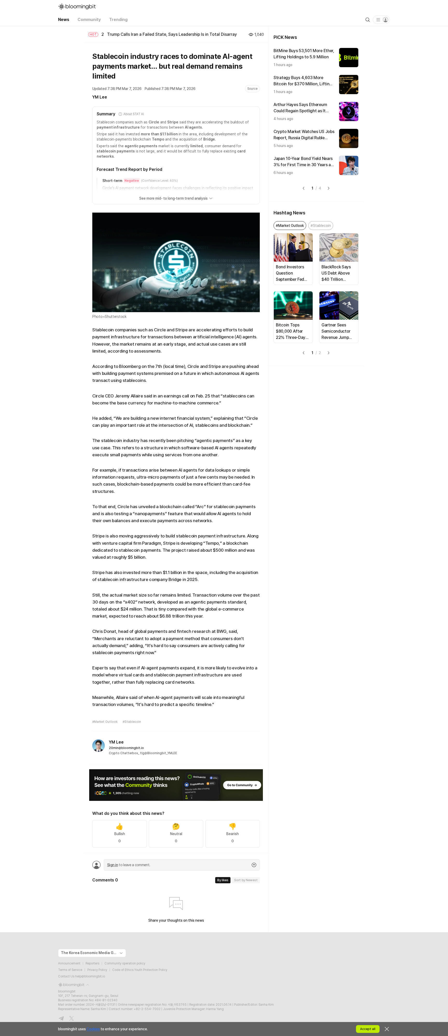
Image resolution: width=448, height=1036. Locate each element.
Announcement (69, 963)
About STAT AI (133, 114)
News (63, 19)
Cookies (93, 1029)
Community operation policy (124, 963)
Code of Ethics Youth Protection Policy (139, 970)
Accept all (367, 1029)
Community (89, 19)
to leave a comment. (128, 865)
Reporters (92, 963)
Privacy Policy (97, 970)
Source (252, 88)
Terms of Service (70, 970)
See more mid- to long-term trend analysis (173, 198)
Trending (118, 19)
